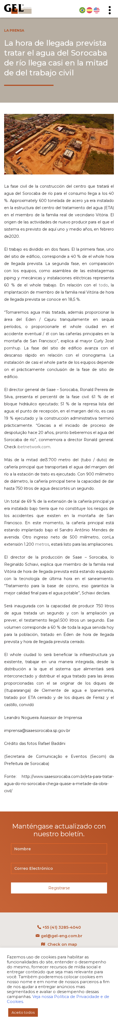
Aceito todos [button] (23, 1012)
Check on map (61, 944)
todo (103, 285)
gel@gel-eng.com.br (61, 935)
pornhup (12, 348)
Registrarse (59, 887)
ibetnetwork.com (33, 446)
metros (42, 544)
